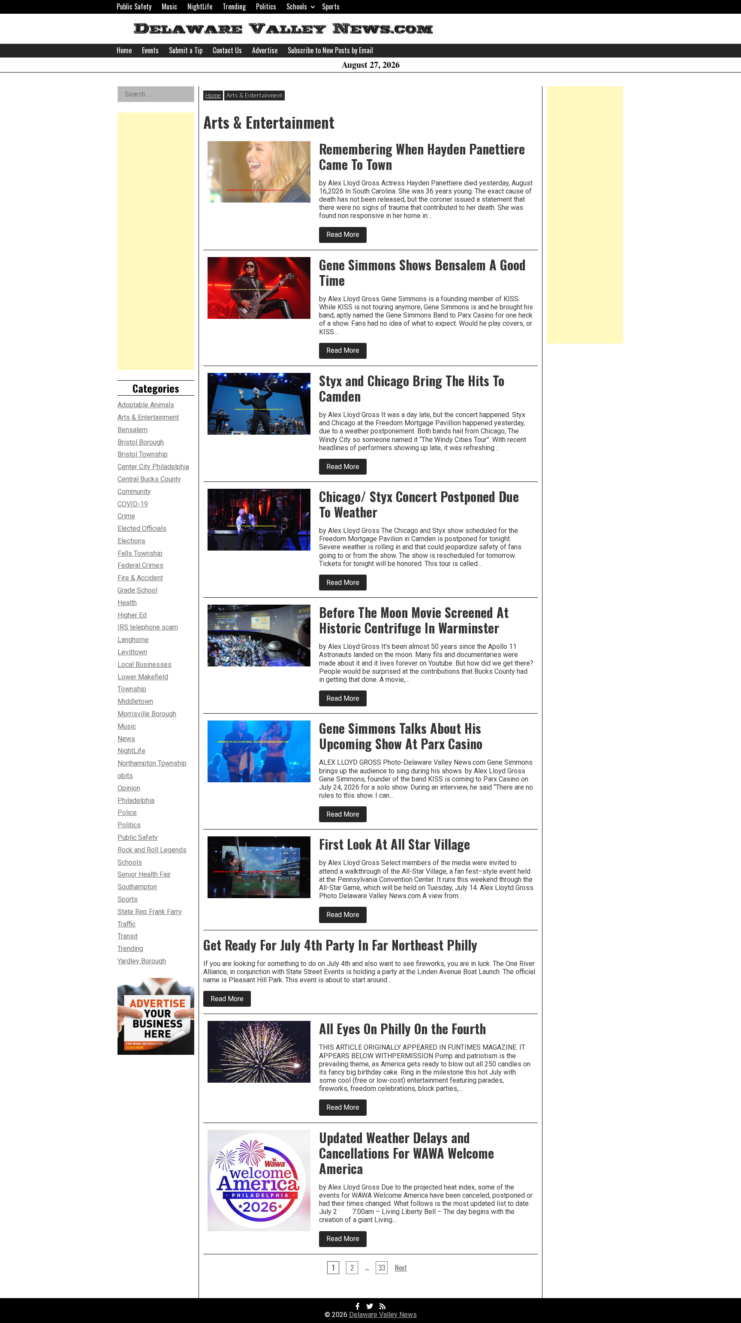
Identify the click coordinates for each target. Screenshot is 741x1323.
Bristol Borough (140, 442)
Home (124, 50)
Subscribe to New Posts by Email (330, 50)
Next (401, 1267)
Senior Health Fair (144, 874)
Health (127, 603)
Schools (296, 6)
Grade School (137, 590)
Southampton (137, 887)
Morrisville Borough (146, 714)
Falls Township (140, 553)
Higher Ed (132, 615)
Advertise (264, 50)
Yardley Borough (141, 961)
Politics (266, 6)
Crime (126, 516)
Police (127, 812)
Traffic (126, 924)
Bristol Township (142, 454)
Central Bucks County (149, 479)
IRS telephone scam (147, 627)
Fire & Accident (140, 578)
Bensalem (132, 430)
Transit (127, 936)
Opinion (128, 788)
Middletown (135, 701)
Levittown (132, 652)
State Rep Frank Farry (149, 912)
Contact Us (227, 50)
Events (150, 50)
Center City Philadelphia (153, 467)
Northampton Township (152, 763)
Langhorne (133, 640)
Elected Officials (141, 528)
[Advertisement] (155, 241)
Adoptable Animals (145, 405)
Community (134, 491)
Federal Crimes (140, 565)
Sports (331, 6)
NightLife (199, 6)
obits (125, 776)
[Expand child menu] (312, 6)
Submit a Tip (185, 50)
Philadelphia (135, 800)
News (126, 739)
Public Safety (134, 6)
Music (169, 6)
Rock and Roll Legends (152, 850)
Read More (346, 236)
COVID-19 (132, 504)
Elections (131, 541)
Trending (234, 6)
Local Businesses (144, 664)
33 (381, 1267)
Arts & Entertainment (148, 417)
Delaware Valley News (383, 1315)
